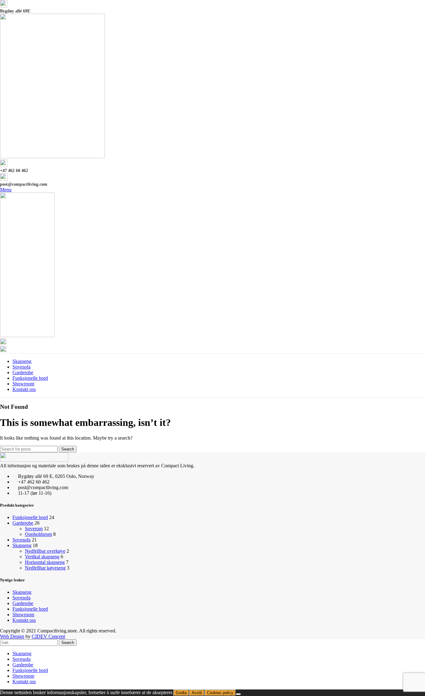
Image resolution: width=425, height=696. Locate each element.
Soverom (34, 528)
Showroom (23, 614)
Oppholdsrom (38, 534)
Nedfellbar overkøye (45, 551)
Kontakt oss (24, 620)
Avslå (197, 692)
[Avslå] (238, 694)
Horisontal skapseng (45, 562)
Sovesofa (21, 539)
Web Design (12, 636)
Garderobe (22, 523)
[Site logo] (52, 156)
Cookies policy (220, 692)
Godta (181, 692)
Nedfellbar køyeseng (45, 567)
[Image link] (34, 460)
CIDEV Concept (48, 636)
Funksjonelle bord (30, 517)
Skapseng (21, 545)
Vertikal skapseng (42, 556)
